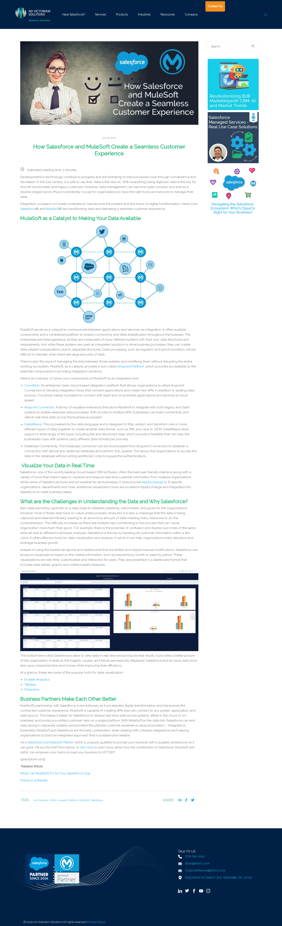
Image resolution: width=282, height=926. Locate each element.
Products (122, 14)
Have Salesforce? (73, 14)
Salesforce (97, 800)
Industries (144, 14)
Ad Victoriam (41, 800)
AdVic (53, 800)
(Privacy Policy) (95, 922)
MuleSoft (84, 800)
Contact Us (215, 6)
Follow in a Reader (34, 780)
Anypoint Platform (68, 800)
